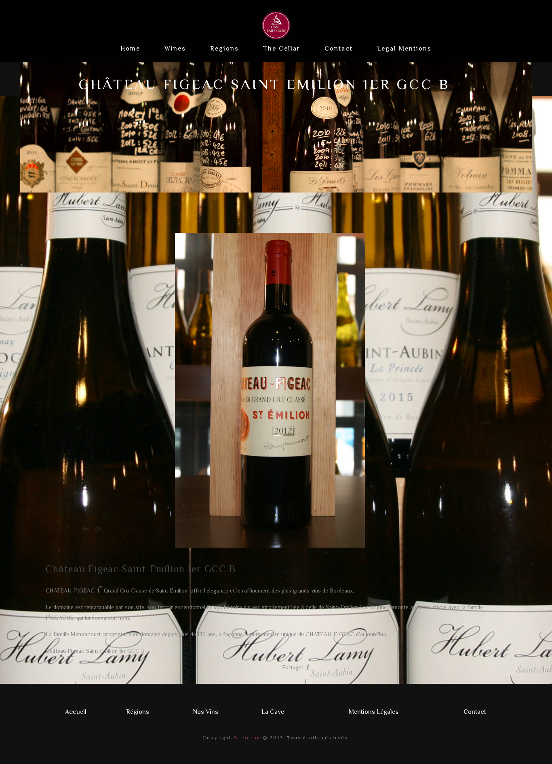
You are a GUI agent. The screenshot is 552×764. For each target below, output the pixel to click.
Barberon (246, 738)
